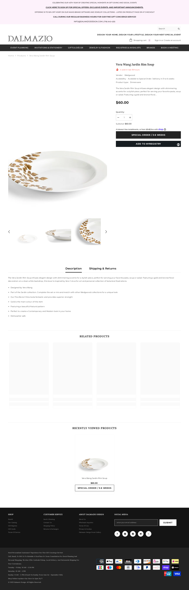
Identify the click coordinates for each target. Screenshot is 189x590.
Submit (167, 522)
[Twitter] (148, 534)
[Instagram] (125, 534)
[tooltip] (178, 144)
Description (73, 268)
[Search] (169, 28)
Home (11, 56)
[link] (28, 399)
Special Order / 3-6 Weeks (148, 135)
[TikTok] (133, 534)
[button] (9, 232)
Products (21, 56)
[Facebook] (117, 534)
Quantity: (120, 112)
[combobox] (166, 28)
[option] (57, 135)
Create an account (172, 40)
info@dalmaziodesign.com (88, 21)
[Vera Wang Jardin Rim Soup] (94, 454)
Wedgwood (129, 75)
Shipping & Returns (102, 268)
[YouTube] (141, 534)
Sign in (158, 40)
